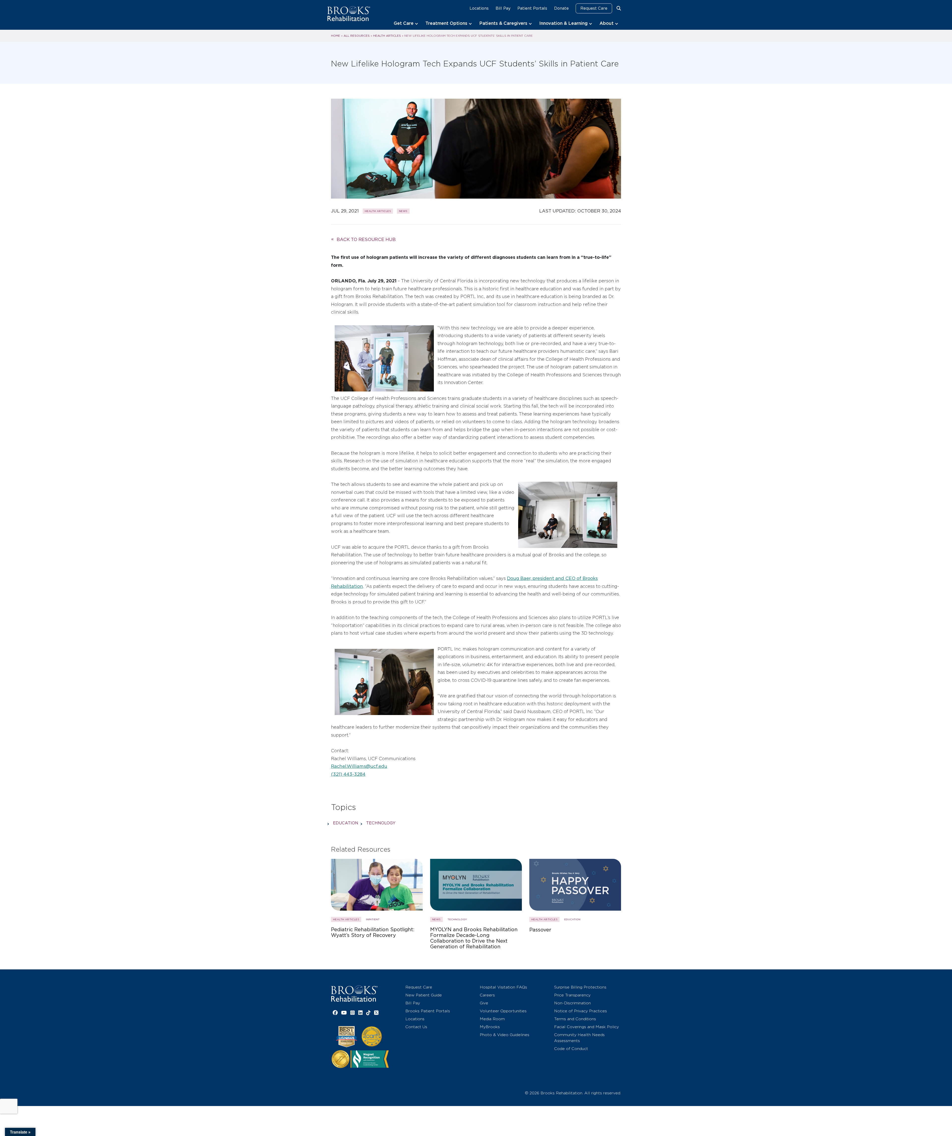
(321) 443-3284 (348, 774)
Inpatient (373, 919)
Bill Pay (503, 8)
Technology (380, 823)
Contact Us (416, 1027)
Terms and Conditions (575, 1019)
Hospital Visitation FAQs (503, 987)
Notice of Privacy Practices (580, 1011)
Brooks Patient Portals (427, 1011)
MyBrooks (490, 1027)
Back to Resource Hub (366, 239)
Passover (540, 930)
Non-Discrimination (572, 1003)
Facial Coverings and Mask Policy (586, 1027)
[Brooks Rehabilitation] (354, 993)
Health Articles (387, 35)
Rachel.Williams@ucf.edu (359, 766)
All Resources (357, 35)
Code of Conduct (571, 1048)
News (403, 210)
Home (335, 35)
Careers (487, 995)
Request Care (593, 8)
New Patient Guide (423, 995)
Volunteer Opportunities (503, 1011)
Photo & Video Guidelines (504, 1035)
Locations (479, 8)
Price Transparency (572, 995)
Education (345, 823)
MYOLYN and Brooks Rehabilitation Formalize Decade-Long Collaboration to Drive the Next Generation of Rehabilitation (474, 938)
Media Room (492, 1019)
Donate (561, 8)
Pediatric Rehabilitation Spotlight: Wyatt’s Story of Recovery (372, 932)
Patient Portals (532, 8)
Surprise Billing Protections (580, 987)
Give (484, 1003)
